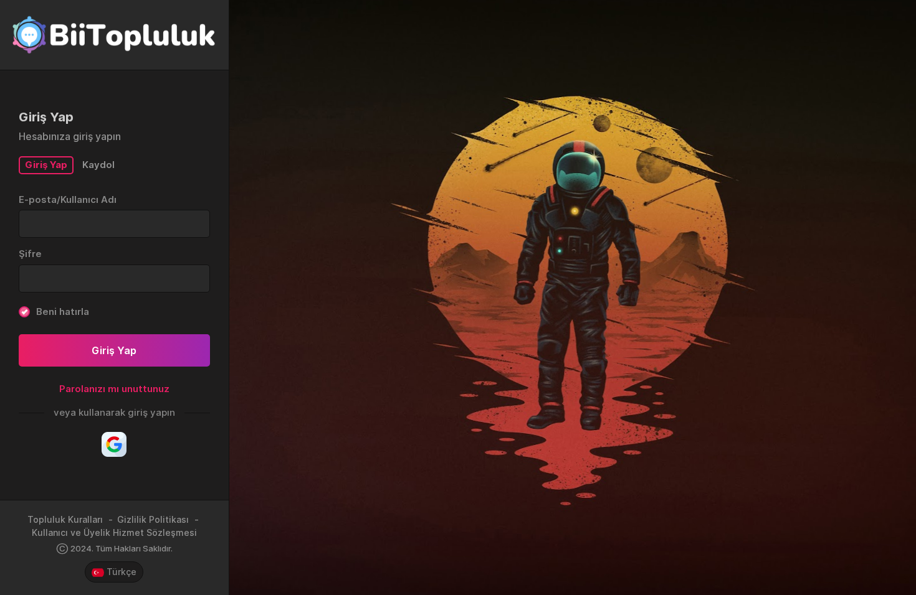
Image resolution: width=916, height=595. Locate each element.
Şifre (30, 254)
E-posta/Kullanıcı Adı (68, 199)
